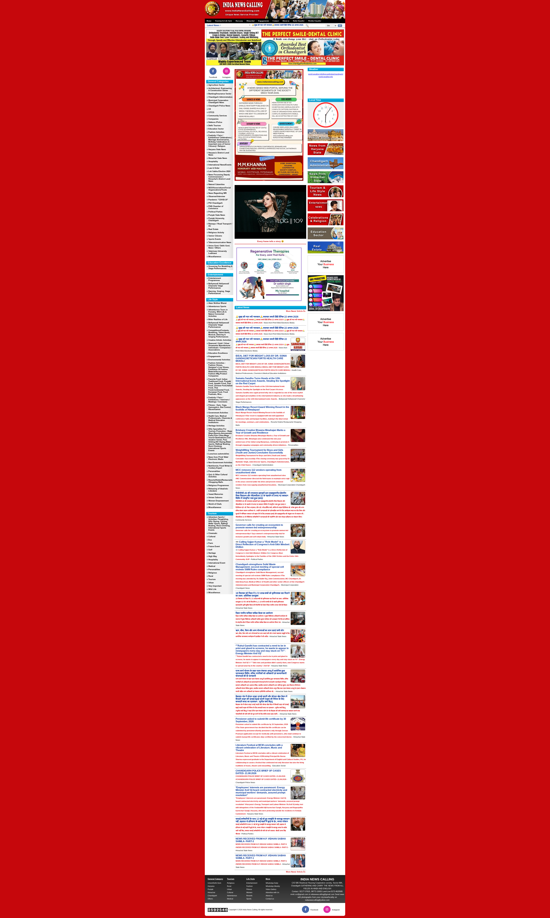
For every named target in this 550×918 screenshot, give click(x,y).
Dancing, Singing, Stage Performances (219, 292)
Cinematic (212, 533)
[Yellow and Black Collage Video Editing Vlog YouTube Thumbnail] (326, 310)
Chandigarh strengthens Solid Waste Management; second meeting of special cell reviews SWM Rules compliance (260, 567)
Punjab (210, 889)
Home (209, 21)
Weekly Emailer (314, 21)
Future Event (214, 546)
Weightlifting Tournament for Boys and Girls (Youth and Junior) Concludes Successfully (259, 451)
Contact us (270, 899)
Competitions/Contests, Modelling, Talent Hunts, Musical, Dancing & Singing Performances (219, 333)
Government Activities (218, 413)
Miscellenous (214, 592)
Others (210, 899)
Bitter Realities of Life (217, 319)
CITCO (211, 112)
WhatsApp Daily (272, 883)
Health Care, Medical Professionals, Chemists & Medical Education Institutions (220, 419)
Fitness (249, 889)
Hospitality (213, 161)
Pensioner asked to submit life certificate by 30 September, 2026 (261, 720)
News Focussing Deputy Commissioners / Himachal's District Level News (219, 178)
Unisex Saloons (215, 497)
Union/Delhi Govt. (214, 883)
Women (249, 893)
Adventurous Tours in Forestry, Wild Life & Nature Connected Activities (218, 313)
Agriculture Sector (216, 85)
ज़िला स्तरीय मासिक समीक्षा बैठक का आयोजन (254, 613)
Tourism (212, 579)
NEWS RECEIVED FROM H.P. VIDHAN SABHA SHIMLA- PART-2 (261, 840)
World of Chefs (215, 504)
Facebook (213, 77)
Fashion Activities (216, 132)
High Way (212, 556)
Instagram (226, 77)
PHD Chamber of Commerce (215, 207)
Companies (213, 119)
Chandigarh (212, 896)
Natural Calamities (216, 184)
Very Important (214, 586)
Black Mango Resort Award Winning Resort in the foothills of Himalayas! (262, 408)
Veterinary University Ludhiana (217, 252)
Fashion (249, 886)
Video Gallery (271, 889)
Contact (276, 21)
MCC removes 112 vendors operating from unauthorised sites (258, 471)
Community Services (217, 116)
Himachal (250, 21)
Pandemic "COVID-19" (218, 200)
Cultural (211, 536)
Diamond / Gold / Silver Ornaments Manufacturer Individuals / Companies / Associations (219, 346)
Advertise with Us (272, 893)
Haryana (239, 21)
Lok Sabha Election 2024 (219, 171)
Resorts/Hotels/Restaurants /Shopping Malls (220, 481)
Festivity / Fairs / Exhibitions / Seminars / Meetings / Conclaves (219, 399)
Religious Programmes (218, 485)
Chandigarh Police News (219, 106)
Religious (212, 573)
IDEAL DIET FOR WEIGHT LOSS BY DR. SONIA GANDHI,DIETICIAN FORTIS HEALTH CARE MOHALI (261, 358)
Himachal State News (217, 158)
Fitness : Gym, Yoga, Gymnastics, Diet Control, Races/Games (219, 407)
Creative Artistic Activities (219, 340)
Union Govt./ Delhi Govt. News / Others (219, 247)
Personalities (214, 471)
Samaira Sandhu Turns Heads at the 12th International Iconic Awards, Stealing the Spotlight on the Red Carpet (263, 381)
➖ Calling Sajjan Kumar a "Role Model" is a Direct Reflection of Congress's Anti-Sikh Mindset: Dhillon (263, 544)
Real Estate (213, 229)
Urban (211, 583)
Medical (211, 566)
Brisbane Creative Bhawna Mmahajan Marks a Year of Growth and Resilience (260, 431)
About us (285, 21)
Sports (248, 899)
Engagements (263, 21)
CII (209, 109)
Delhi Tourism (214, 125)
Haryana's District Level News (218, 154)
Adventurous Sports (217, 306)
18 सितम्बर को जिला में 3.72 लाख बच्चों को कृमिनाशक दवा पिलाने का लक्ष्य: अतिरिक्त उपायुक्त (263, 594)
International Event (216, 563)
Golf (210, 550)
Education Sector (216, 129)
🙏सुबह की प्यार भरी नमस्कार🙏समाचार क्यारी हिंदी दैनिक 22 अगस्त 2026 (254, 25)
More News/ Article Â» (296, 311)
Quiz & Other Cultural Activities (217, 475)
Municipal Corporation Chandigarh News (218, 101)
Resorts (249, 896)
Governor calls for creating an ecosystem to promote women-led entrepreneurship (259, 526)
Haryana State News (217, 149)
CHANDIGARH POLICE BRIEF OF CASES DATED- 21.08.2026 (258, 771)
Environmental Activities (219, 360)
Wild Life (212, 589)
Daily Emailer (299, 21)
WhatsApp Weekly (273, 886)
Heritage (212, 553)
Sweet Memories (215, 494)
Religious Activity (216, 232)
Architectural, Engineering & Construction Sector (220, 89)
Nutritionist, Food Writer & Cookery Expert (220, 467)
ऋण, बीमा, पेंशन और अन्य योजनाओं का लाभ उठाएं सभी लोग (260, 630)
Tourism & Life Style (223, 21)
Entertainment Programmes (214, 279)
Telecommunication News (219, 242)
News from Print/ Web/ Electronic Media (218, 458)
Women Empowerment (218, 501)
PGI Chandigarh (215, 203)
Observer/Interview (216, 196)
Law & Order (213, 168)
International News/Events (219, 165)
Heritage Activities (216, 426)
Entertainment (251, 883)
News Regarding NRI (217, 193)
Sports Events (214, 239)
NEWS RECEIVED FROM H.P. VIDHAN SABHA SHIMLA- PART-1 (261, 856)
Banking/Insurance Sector (219, 94)
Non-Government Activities (220, 462)
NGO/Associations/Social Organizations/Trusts (219, 189)
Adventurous (232, 896)
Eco (210, 540)
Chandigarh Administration (220, 97)
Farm (210, 543)
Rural (210, 576)
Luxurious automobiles (218, 454)
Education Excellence (218, 353)
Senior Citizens (215, 236)
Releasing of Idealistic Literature (218, 490)
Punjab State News (216, 215)
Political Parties (215, 212)
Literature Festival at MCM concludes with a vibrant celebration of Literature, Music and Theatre (259, 747)
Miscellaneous (214, 256)
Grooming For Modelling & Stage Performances (220, 267)
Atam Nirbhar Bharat (217, 303)
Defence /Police (215, 122)
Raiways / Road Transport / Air (220, 225)
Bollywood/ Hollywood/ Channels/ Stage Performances (218, 286)
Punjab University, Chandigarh (216, 219)
